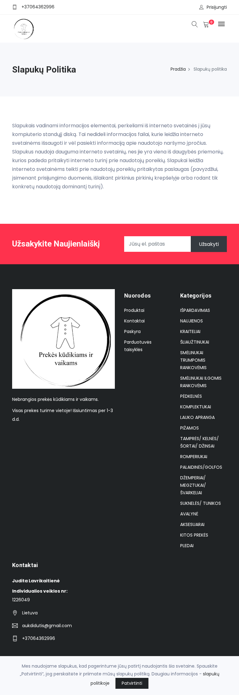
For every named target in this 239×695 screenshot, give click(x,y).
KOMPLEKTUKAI (195, 407)
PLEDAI (187, 545)
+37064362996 (37, 7)
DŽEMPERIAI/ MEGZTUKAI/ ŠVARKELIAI (193, 485)
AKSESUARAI (192, 524)
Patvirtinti (132, 683)
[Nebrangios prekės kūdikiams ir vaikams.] (23, 29)
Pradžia (178, 69)
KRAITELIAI (190, 331)
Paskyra (132, 331)
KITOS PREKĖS (194, 535)
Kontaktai (134, 321)
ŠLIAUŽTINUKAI (194, 342)
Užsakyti (209, 243)
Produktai (134, 310)
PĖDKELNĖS (191, 396)
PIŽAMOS (189, 428)
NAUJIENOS (191, 321)
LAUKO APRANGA (197, 417)
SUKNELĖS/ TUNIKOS (200, 503)
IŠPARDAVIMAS (195, 310)
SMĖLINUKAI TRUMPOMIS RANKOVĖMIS (193, 360)
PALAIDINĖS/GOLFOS (201, 467)
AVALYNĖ (189, 514)
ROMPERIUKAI (193, 456)
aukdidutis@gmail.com (47, 625)
